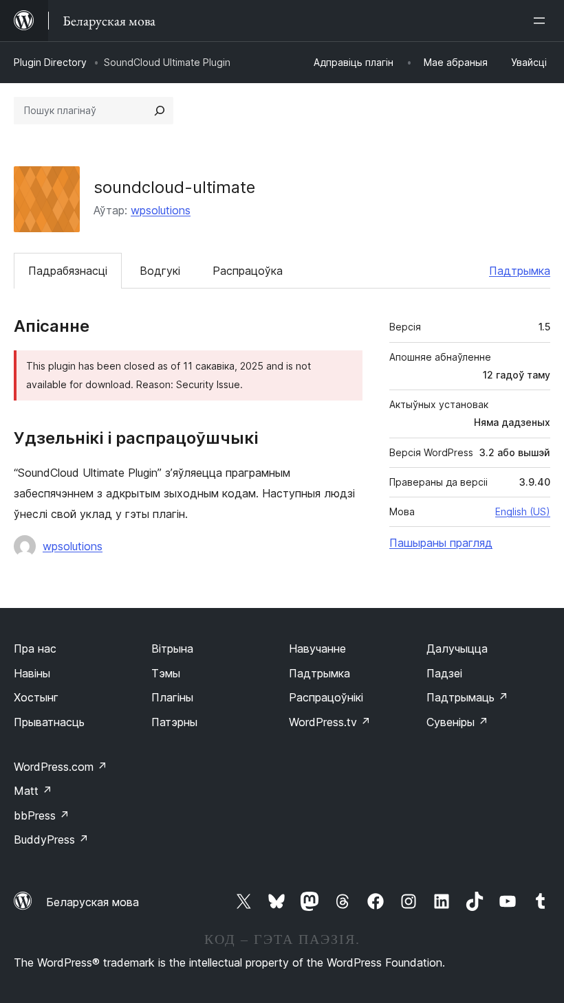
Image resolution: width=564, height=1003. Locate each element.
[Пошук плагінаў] (159, 110)
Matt (33, 791)
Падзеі (444, 673)
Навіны (32, 673)
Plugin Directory (50, 62)
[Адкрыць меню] (542, 20)
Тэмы (165, 673)
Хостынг (36, 697)
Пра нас (35, 648)
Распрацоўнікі (326, 697)
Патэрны (174, 722)
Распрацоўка (248, 271)
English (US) (522, 511)
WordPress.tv (330, 722)
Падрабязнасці (67, 271)
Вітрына (172, 648)
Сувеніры (457, 722)
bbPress (41, 815)
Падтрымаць (467, 697)
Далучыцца (457, 648)
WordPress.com (60, 767)
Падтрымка (519, 271)
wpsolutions (161, 210)
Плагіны (172, 697)
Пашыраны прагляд (440, 543)
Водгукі (160, 271)
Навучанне (317, 648)
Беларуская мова (92, 902)
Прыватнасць (49, 722)
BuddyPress (51, 839)
